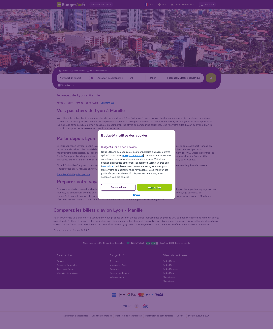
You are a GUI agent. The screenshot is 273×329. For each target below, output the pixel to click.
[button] (136, 194)
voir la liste (107, 166)
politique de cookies (132, 155)
